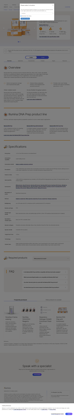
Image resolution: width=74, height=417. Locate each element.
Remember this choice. (27, 16)
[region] (37, 410)
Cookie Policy (44, 409)
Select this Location (25, 18)
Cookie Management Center (19, 409)
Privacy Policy (53, 409)
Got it (69, 414)
